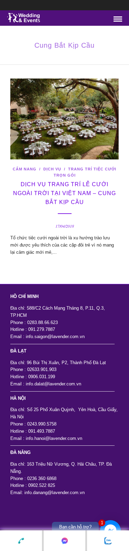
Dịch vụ (52, 169)
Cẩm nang (24, 169)
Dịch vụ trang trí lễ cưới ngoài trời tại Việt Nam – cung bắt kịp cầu (64, 193)
